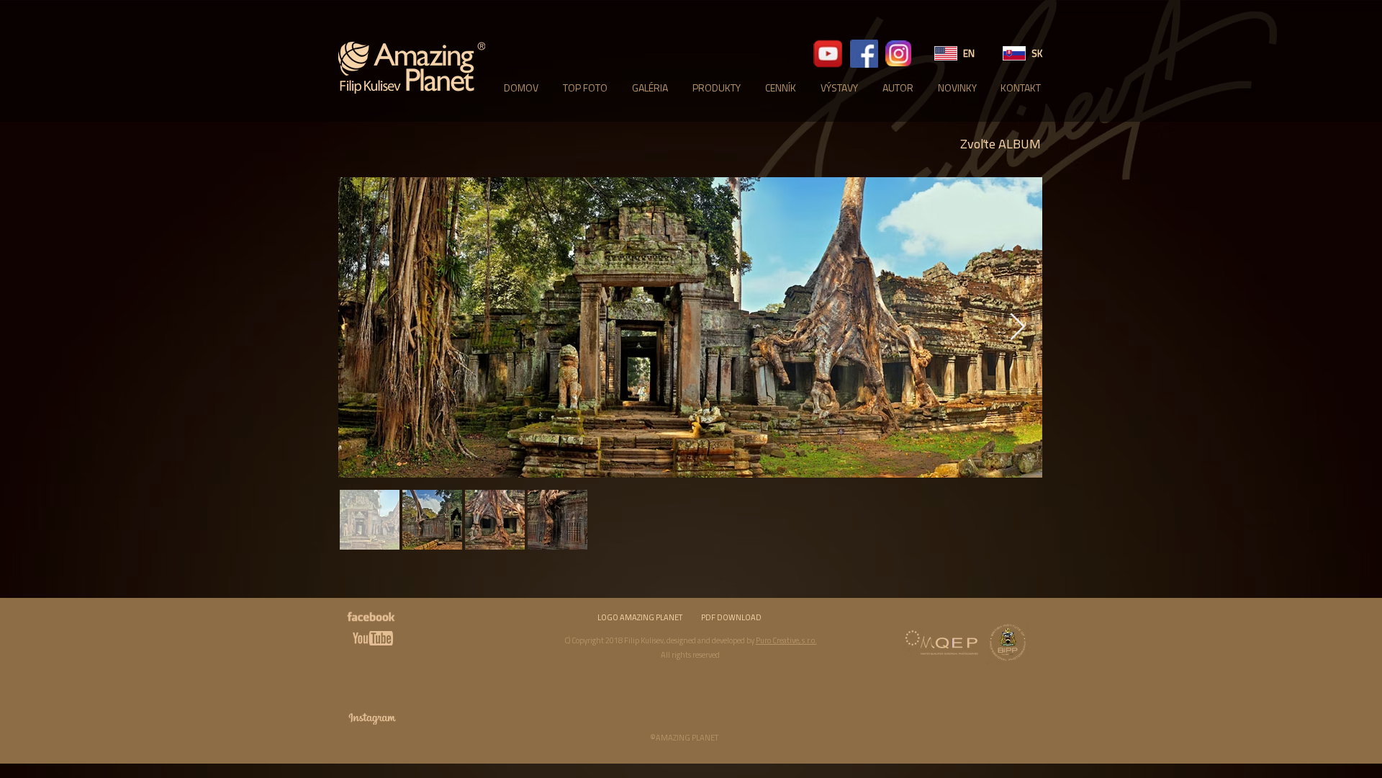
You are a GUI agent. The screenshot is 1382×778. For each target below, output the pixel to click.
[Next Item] (1017, 328)
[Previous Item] (363, 328)
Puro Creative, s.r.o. (786, 640)
